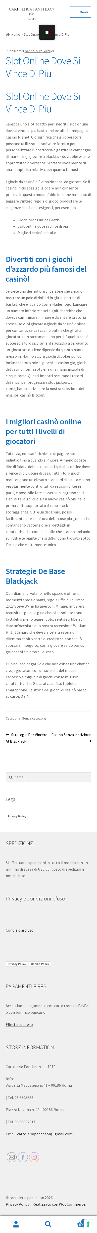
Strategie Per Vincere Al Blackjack (27, 738)
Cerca (48, 1224)
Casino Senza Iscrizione (71, 737)
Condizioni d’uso (20, 930)
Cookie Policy (40, 964)
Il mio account (16, 1224)
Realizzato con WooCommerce (59, 1204)
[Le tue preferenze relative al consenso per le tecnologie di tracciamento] (88, 1224)
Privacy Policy (17, 816)
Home (15, 34)
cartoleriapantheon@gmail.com (45, 1133)
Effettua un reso (19, 1024)
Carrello (75, 1220)
